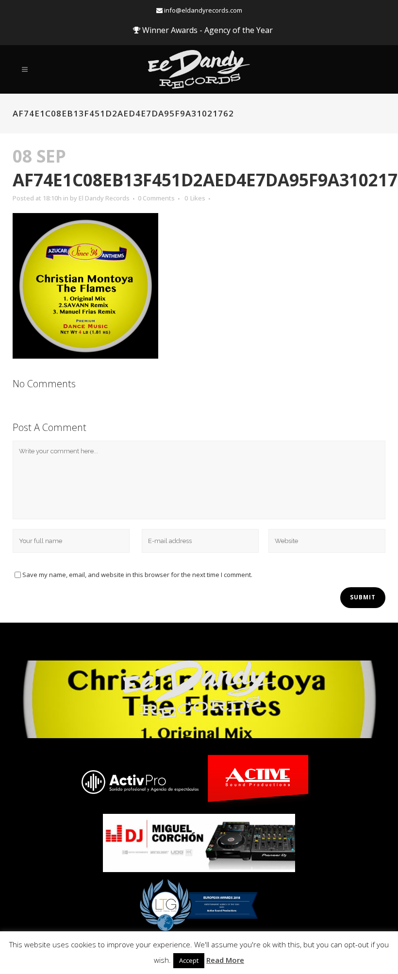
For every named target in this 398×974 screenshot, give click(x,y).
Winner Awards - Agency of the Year (206, 30)
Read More (225, 960)
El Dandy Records (104, 198)
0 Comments (156, 198)
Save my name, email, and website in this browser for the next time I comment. (137, 574)
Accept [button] (189, 960)
